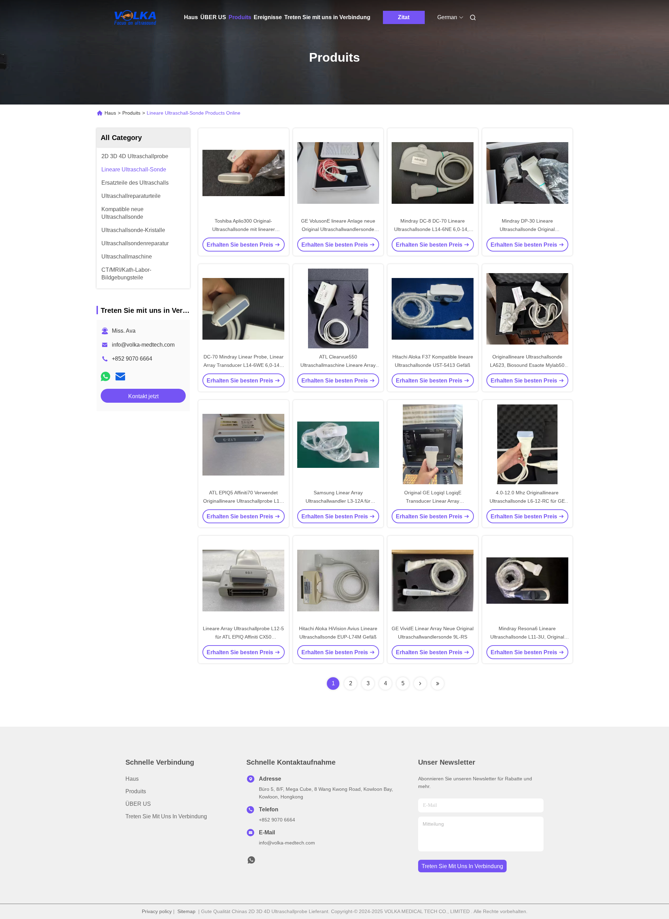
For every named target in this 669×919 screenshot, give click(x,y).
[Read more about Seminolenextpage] (420, 683)
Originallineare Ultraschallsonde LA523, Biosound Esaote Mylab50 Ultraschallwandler (527, 365)
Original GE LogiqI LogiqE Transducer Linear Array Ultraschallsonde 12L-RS (432, 501)
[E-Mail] (120, 376)
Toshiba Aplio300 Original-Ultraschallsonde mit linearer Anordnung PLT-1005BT (243, 229)
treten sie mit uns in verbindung (462, 866)
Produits (240, 17)
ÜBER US (213, 17)
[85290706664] (251, 862)
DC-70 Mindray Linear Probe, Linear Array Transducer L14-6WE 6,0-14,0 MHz (243, 365)
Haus (191, 17)
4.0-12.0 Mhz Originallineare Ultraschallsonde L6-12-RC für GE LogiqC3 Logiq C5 (527, 501)
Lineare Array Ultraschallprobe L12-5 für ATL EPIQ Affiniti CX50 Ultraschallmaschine (243, 637)
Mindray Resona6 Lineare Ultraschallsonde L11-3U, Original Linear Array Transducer (527, 637)
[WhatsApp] (105, 376)
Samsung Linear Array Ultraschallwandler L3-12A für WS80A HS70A (338, 501)
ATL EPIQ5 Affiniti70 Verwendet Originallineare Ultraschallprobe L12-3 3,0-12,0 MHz (243, 501)
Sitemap (186, 911)
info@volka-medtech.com (143, 345)
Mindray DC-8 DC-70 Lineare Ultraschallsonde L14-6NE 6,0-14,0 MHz (432, 229)
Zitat (403, 17)
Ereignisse (268, 17)
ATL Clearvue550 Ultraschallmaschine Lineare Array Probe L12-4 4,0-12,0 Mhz (338, 365)
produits (135, 791)
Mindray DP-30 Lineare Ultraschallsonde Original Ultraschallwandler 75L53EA (527, 229)
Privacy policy (157, 911)
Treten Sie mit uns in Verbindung (327, 17)
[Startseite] (135, 17)
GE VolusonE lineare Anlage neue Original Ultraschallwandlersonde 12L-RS (338, 229)
